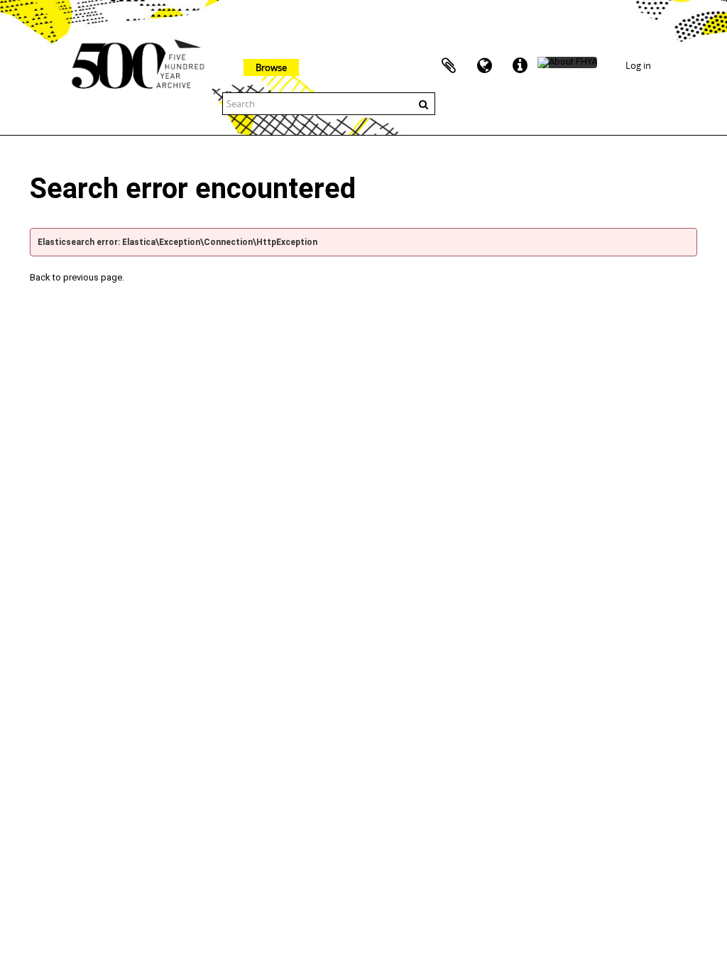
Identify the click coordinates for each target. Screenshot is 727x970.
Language (484, 66)
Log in (638, 65)
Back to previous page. (77, 277)
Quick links (519, 66)
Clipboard (448, 66)
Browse (271, 67)
